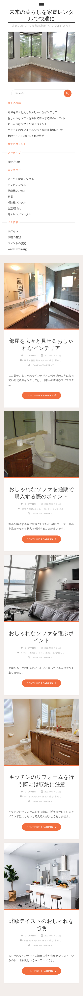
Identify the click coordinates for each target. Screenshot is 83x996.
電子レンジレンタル (19, 214)
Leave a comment (43, 365)
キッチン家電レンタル (21, 179)
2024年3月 (14, 161)
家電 (10, 196)
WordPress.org (17, 249)
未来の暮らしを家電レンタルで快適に (41, 16)
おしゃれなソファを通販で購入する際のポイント (36, 118)
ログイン (13, 231)
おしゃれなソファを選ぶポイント (27, 124)
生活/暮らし (15, 208)
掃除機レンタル (17, 202)
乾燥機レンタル (17, 190)
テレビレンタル (17, 184)
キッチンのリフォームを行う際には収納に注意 (35, 129)
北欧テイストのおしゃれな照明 (26, 135)
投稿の (14, 237)
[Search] (68, 93)
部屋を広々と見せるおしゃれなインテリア (32, 112)
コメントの (17, 243)
